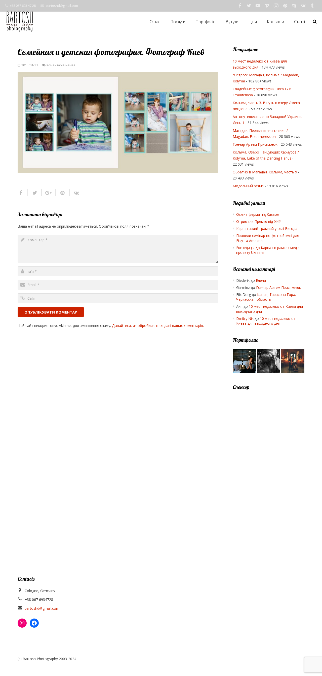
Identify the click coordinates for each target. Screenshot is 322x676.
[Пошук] (314, 21)
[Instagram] (275, 5)
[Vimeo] (266, 5)
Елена (261, 280)
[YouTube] (257, 5)
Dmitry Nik (245, 318)
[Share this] (23, 192)
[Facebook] (239, 5)
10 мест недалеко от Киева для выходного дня (266, 321)
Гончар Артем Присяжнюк (255, 144)
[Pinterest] (285, 5)
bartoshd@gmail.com (62, 5)
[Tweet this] (35, 192)
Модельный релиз (248, 185)
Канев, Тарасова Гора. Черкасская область (266, 297)
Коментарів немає (61, 65)
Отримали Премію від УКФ (258, 221)
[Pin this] (63, 192)
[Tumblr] (312, 5)
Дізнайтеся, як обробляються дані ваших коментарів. (158, 325)
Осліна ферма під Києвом (257, 214)
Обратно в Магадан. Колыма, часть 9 (265, 172)
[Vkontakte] (303, 5)
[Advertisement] (268, 471)
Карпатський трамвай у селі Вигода (266, 228)
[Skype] (294, 5)
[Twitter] (248, 5)
